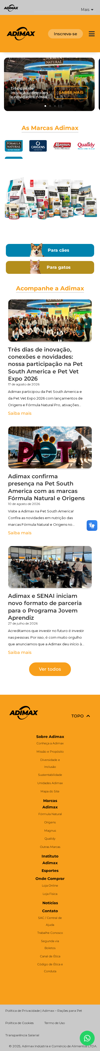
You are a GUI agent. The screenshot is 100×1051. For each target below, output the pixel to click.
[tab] (14, 146)
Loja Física (50, 894)
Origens (50, 822)
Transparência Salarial (22, 1035)
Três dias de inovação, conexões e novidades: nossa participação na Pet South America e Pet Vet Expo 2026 (45, 364)
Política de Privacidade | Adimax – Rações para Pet (43, 1011)
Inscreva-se (65, 33)
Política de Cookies (19, 1023)
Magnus (50, 830)
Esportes (50, 870)
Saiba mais (19, 413)
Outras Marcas (50, 847)
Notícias (50, 902)
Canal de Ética (50, 956)
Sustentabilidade (50, 775)
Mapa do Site (50, 791)
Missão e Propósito (50, 751)
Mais (85, 10)
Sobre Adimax (50, 736)
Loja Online (50, 885)
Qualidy (50, 838)
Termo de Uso (54, 1023)
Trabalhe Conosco (50, 933)
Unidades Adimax (50, 783)
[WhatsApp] (87, 1038)
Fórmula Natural (50, 814)
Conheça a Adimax (50, 743)
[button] (65, 7)
